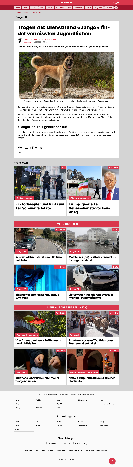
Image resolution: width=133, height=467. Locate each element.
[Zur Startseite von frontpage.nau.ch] (66, 3)
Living (38, 422)
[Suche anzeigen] (113, 2)
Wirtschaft (19, 404)
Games (80, 404)
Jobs (43, 450)
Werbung (28, 450)
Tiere (38, 425)
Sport (59, 400)
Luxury (80, 422)
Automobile (82, 425)
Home (18, 12)
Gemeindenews (29, 12)
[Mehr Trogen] (66, 224)
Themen (39, 408)
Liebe (59, 422)
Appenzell (28, 42)
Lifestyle (18, 408)
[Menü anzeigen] (117, 2)
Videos (38, 404)
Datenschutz (61, 450)
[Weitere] (116, 7)
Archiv (59, 408)
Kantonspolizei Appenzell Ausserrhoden (40, 39)
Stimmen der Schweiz (107, 404)
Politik (38, 400)
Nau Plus (60, 404)
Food (17, 425)
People (101, 400)
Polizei (40, 12)
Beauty (17, 429)
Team (37, 450)
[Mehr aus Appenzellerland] (66, 307)
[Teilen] (112, 461)
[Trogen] (66, 17)
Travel (59, 425)
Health (17, 422)
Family (101, 422)
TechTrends (103, 425)
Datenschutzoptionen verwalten (96, 450)
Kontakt (51, 450)
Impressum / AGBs (75, 450)
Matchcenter (82, 400)
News (17, 400)
